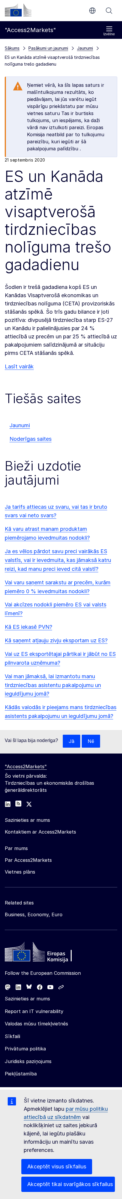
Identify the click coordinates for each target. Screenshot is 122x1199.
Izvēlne (109, 34)
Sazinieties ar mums (27, 999)
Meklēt (109, 10)
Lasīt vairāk (19, 366)
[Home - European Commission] (48, 953)
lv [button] (92, 10)
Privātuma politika (25, 1049)
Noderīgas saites (30, 439)
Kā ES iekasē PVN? (28, 627)
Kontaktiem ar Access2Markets (40, 832)
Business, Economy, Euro (33, 914)
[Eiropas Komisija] (18, 10)
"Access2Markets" (26, 766)
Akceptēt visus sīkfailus (56, 1166)
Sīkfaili (12, 1036)
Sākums (12, 48)
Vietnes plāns (20, 872)
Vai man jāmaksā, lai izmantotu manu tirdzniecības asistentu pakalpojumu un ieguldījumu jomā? (53, 685)
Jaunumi (19, 425)
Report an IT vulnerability (34, 1011)
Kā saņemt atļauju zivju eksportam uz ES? (56, 640)
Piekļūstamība (21, 1074)
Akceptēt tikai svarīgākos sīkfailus (70, 1184)
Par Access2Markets (28, 860)
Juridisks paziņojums (28, 1061)
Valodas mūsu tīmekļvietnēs (36, 1024)
